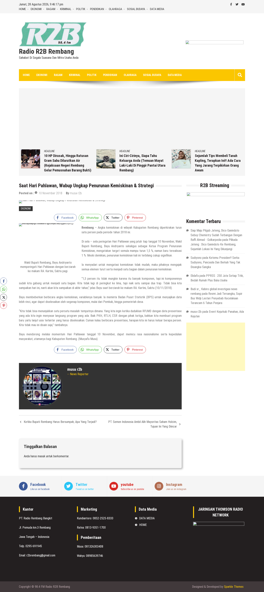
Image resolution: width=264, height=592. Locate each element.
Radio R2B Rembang (46, 51)
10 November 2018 (50, 193)
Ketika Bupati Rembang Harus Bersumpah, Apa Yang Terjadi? (60, 422)
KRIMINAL (65, 9)
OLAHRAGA (115, 9)
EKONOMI (36, 9)
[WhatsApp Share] (3, 289)
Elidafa (195, 276)
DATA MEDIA (157, 9)
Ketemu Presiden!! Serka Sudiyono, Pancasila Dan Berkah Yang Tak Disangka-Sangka (215, 262)
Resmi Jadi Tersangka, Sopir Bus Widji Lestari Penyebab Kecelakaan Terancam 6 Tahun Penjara (216, 298)
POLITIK (80, 9)
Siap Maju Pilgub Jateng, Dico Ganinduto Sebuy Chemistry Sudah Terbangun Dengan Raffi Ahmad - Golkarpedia (216, 235)
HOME (22, 9)
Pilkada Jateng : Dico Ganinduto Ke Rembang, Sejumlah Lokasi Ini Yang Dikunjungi (214, 244)
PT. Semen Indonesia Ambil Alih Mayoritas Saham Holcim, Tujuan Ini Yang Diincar (142, 424)
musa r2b (76, 193)
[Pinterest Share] (3, 305)
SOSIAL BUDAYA (136, 9)
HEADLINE (49, 151)
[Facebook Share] (3, 281)
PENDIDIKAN (97, 9)
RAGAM (50, 9)
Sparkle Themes (234, 587)
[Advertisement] (132, 120)
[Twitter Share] (3, 297)
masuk (41, 456)
